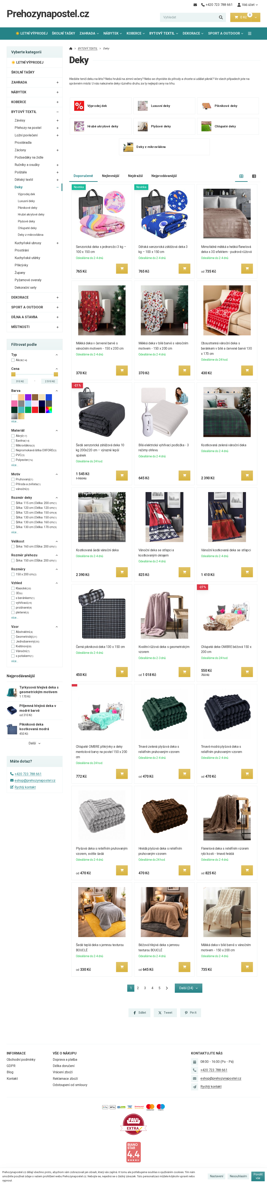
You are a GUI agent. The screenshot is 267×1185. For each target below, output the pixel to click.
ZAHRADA (87, 33)
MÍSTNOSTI (20, 327)
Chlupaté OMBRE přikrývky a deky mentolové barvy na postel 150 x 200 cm (101, 752)
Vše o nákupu (65, 1053)
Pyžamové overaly (28, 280)
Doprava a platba (65, 1060)
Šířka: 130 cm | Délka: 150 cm (36, 517)
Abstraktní (24, 632)
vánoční (22, 489)
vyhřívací (24, 602)
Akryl (21, 435)
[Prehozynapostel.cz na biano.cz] (133, 1152)
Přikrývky (21, 265)
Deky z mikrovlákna (30, 234)
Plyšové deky (26, 221)
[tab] (241, 176)
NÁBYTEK (110, 33)
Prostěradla (23, 143)
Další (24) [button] (186, 988)
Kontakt (12, 1079)
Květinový (23, 646)
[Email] (195, 5)
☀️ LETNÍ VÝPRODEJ (31, 33)
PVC (20, 455)
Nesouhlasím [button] (238, 1176)
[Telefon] (194, 1070)
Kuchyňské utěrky (27, 258)
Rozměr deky (21, 498)
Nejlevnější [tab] (110, 176)
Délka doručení (63, 1066)
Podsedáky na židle (29, 157)
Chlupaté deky (27, 228)
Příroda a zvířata (28, 484)
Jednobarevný (27, 641)
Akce (21, 360)
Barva (15, 391)
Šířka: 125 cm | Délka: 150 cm (36, 512)
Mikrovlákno (25, 445)
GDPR (11, 1066)
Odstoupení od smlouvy (70, 1085)
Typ (14, 355)
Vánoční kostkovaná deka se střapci (226, 550)
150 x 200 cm (26, 574)
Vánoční (23, 651)
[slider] (13, 374)
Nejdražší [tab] (135, 176)
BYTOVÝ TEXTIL (162, 33)
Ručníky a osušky (27, 165)
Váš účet (248, 5)
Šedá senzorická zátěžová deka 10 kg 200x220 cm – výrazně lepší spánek (100, 450)
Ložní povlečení (26, 135)
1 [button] (132, 989)
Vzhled (16, 583)
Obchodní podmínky (21, 1060)
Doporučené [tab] (83, 176)
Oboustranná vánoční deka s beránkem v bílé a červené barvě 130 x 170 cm (226, 348)
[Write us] (194, 1086)
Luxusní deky (26, 201)
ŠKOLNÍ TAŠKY (63, 33)
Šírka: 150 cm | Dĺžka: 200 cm (36, 560)
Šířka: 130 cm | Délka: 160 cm (36, 522)
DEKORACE (191, 33)
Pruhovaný (24, 479)
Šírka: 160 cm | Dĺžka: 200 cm (36, 546)
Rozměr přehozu (24, 555)
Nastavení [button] (216, 1176)
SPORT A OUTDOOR (224, 33)
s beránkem (25, 598)
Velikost (17, 541)
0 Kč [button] (245, 17)
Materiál (17, 430)
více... (14, 421)
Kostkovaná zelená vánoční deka (223, 445)
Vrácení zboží (63, 1072)
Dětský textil (24, 180)
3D (19, 593)
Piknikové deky (27, 207)
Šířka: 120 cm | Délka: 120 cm (36, 507)
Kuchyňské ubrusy (28, 243)
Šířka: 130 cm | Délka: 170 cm (36, 527)
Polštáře (21, 172)
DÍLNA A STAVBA (24, 317)
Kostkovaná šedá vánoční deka (97, 550)
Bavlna (22, 440)
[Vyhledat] (221, 17)
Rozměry (18, 569)
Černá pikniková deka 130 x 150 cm (100, 647)
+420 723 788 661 (28, 774)
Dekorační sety (26, 288)
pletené (22, 612)
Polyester (24, 460)
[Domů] (70, 48)
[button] (255, 17)
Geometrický (26, 636)
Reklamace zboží (65, 1079)
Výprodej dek (26, 194)
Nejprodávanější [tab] (164, 176)
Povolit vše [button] (258, 1176)
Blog (10, 1072)
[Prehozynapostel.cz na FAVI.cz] (133, 1124)
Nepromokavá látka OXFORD (36, 450)
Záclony (20, 150)
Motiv (15, 474)
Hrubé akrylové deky (31, 214)
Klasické (23, 588)
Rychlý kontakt (25, 787)
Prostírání (22, 250)
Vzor (15, 627)
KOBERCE (134, 33)
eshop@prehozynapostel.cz (35, 780)
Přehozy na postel (28, 128)
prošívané (24, 607)
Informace (16, 1053)
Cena (15, 369)
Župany (20, 273)
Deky (19, 187)
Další (32, 743)
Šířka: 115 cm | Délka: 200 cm (36, 503)
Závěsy (20, 120)
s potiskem (24, 656)
